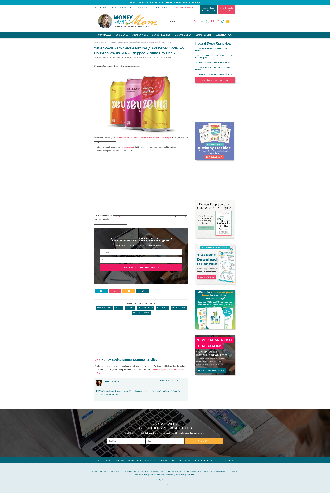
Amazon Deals (104, 308)
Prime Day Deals (141, 312)
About (113, 8)
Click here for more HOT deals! (215, 80)
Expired (130, 308)
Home (99, 460)
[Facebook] (101, 291)
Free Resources (161, 8)
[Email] (129, 291)
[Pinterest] (115, 291)
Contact (123, 8)
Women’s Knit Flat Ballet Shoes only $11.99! (214, 74)
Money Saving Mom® (136, 20)
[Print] (143, 291)
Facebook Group (184, 8)
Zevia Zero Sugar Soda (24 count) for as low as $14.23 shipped (144, 137)
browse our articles (226, 9)
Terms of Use (184, 460)
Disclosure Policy (204, 460)
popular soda (129, 147)
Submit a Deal (134, 460)
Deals (119, 308)
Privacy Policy (166, 460)
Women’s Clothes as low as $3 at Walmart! (214, 62)
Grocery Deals (145, 308)
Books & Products (140, 8)
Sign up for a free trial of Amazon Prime (130, 215)
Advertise (150, 460)
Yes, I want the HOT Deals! (141, 267)
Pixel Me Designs (167, 479)
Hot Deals (162, 308)
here (172, 57)
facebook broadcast (208, 9)
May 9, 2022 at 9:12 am (169, 380)
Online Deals (178, 308)
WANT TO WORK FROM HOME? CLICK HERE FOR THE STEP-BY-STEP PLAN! (165, 3)
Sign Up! (203, 441)
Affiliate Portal (226, 460)
